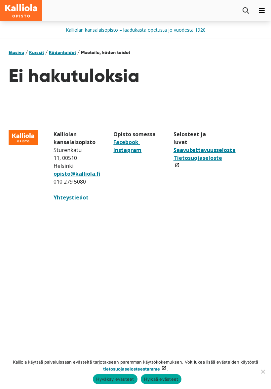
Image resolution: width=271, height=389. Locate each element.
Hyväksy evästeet (115, 379)
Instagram (127, 150)
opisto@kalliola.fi (77, 173)
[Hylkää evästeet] (262, 371)
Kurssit (36, 52)
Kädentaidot (62, 52)
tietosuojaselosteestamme (131, 369)
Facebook (126, 142)
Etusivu (16, 52)
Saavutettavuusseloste (205, 150)
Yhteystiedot (71, 197)
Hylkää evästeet (161, 379)
